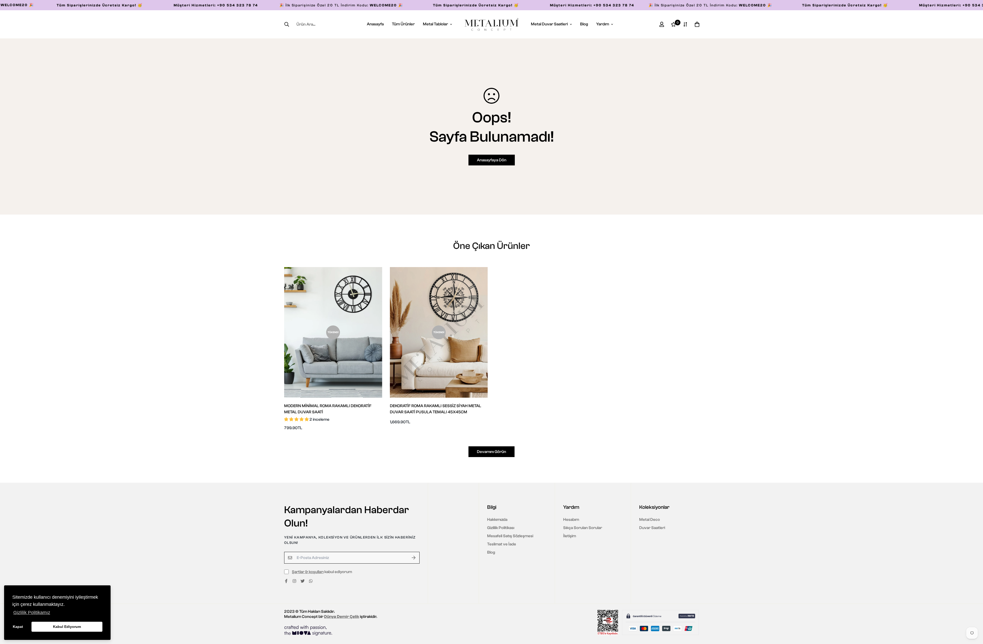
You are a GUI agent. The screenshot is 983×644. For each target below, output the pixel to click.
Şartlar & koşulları (308, 571)
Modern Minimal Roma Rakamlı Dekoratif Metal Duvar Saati (327, 409)
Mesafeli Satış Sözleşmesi (510, 536)
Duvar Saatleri (652, 527)
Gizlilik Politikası (500, 527)
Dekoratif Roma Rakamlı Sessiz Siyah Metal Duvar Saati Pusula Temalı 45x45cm (435, 409)
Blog (584, 24)
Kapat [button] (18, 627)
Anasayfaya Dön (491, 160)
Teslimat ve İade (501, 544)
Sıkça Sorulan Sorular (582, 527)
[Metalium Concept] (491, 24)
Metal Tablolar (435, 24)
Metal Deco (649, 519)
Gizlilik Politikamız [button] (31, 612)
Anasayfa (375, 24)
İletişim (569, 536)
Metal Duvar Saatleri (549, 24)
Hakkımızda (497, 519)
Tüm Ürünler (403, 24)
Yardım (602, 24)
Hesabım (571, 519)
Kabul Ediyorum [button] (67, 627)
